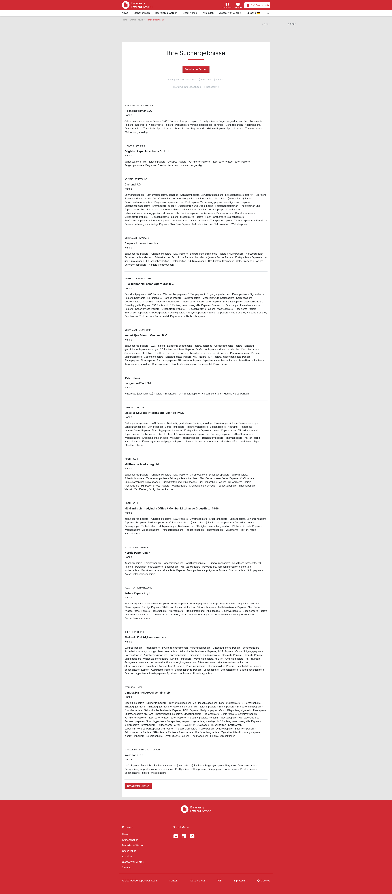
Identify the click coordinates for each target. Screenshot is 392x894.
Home (125, 20)
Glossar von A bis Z (230, 12)
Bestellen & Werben (166, 12)
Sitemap (126, 867)
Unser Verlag (190, 12)
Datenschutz (197, 880)
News (125, 12)
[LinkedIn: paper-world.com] (183, 836)
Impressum (239, 880)
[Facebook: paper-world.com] (175, 836)
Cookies (265, 880)
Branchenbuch (142, 12)
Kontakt (174, 880)
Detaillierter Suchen (196, 69)
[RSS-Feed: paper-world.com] (191, 836)
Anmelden (208, 12)
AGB (219, 880)
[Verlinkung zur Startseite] (137, 5)
